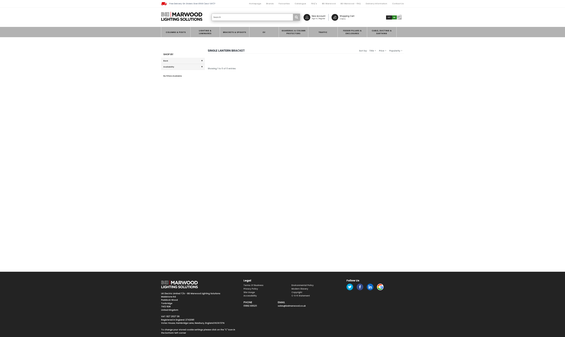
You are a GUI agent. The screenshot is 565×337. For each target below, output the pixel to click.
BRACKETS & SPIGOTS (234, 32)
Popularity (394, 50)
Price (381, 50)
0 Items (343, 19)
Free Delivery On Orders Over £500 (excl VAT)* (192, 3)
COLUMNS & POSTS (176, 32)
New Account (318, 16)
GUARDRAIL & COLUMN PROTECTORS (293, 32)
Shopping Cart (347, 16)
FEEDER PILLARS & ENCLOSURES (352, 32)
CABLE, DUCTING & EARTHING (382, 32)
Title (371, 50)
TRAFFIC (323, 32)
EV (264, 32)
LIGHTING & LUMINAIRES (205, 32)
